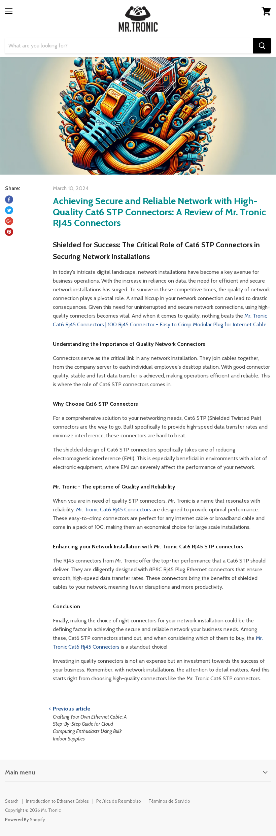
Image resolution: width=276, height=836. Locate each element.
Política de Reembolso (118, 801)
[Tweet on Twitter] (9, 210)
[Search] (262, 45)
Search (12, 801)
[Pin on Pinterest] (9, 232)
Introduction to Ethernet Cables (57, 801)
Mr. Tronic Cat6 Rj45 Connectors (113, 509)
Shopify (37, 819)
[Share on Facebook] (9, 199)
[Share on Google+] (9, 221)
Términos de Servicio (169, 801)
